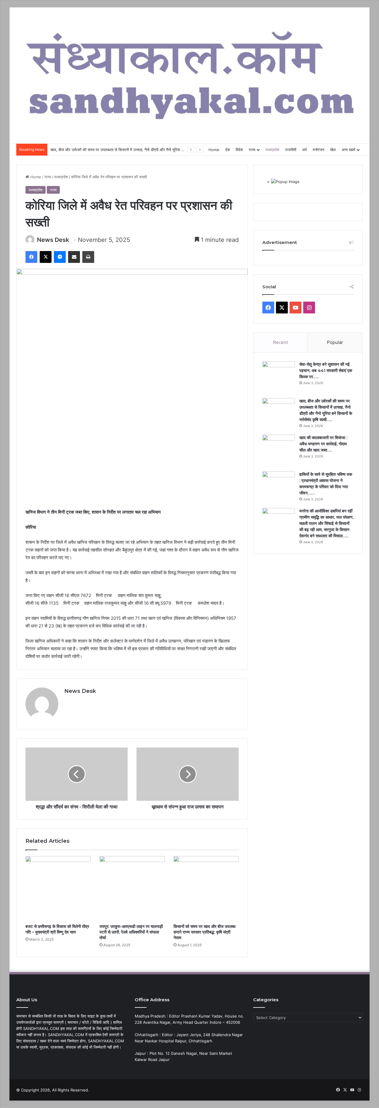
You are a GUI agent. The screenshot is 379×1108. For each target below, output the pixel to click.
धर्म (304, 149)
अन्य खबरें (348, 149)
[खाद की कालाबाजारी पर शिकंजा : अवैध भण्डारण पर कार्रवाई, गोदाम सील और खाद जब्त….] (278, 451)
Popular (335, 342)
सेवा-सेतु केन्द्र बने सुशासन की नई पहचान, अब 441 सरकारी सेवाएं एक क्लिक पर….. (325, 370)
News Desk (53, 239)
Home (213, 149)
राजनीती (290, 149)
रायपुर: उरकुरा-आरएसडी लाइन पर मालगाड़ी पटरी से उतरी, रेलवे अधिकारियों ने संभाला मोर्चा (131, 932)
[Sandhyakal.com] (189, 72)
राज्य (252, 149)
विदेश (239, 149)
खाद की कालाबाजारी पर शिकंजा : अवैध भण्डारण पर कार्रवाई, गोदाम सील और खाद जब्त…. (323, 444)
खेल (333, 149)
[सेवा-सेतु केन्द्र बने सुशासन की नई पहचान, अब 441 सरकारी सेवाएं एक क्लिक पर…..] (278, 377)
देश (227, 149)
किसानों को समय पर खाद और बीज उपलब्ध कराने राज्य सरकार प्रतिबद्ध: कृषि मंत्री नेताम (204, 932)
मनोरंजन (318, 149)
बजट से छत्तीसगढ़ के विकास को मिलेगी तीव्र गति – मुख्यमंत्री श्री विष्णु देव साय (57, 929)
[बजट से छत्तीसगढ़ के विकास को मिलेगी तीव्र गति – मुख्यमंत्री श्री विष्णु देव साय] (58, 888)
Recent (280, 342)
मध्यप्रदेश (272, 149)
